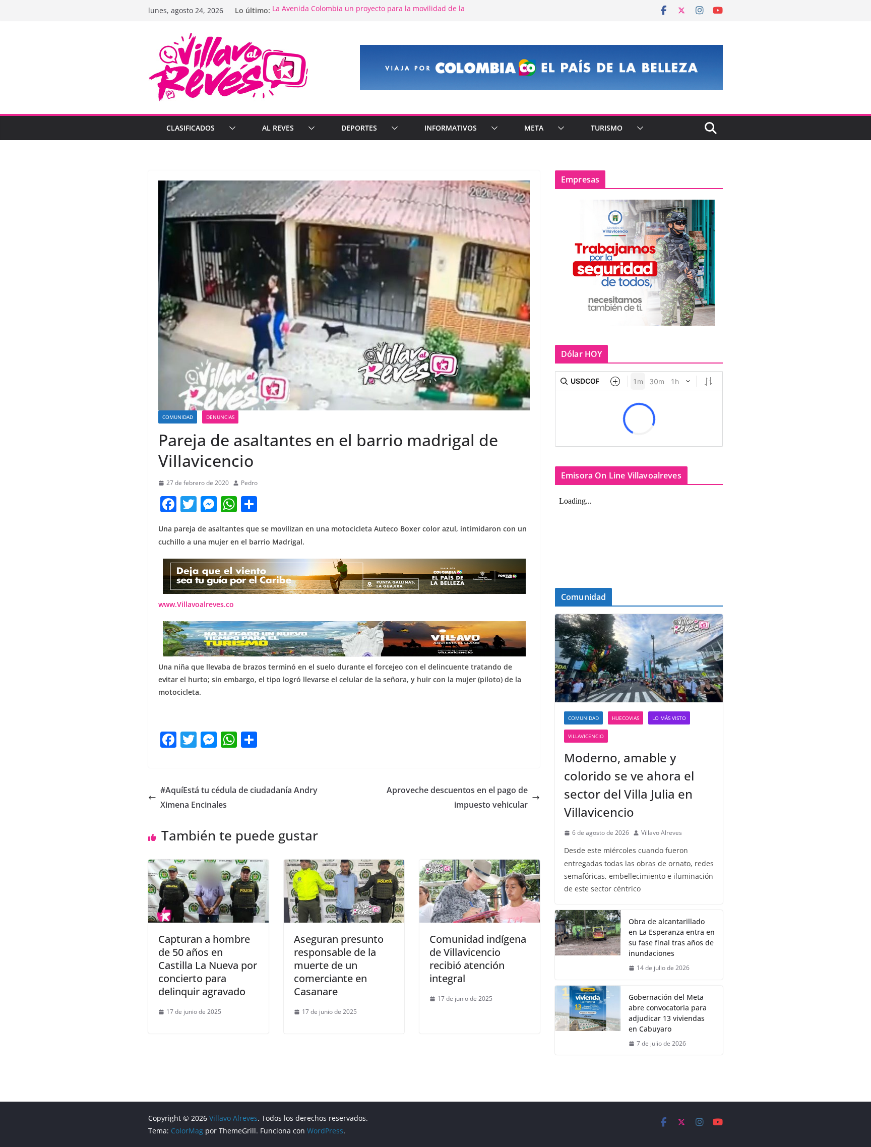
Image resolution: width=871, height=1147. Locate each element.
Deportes (359, 128)
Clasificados (190, 128)
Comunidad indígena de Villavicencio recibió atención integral (477, 958)
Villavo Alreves (661, 832)
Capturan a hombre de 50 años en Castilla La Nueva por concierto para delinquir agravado (207, 965)
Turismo (607, 128)
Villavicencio (586, 736)
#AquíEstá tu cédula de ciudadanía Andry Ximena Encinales (239, 797)
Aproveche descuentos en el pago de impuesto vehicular (457, 797)
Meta (533, 128)
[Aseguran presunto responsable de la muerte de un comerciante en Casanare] (344, 866)
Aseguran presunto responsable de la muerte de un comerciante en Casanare (339, 965)
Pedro (249, 482)
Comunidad (177, 416)
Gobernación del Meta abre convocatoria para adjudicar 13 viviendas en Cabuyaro (668, 1013)
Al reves (278, 128)
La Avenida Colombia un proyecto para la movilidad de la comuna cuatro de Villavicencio (368, 15)
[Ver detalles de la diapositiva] (541, 67)
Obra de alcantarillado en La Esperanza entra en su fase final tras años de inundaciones (672, 937)
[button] (230, 128)
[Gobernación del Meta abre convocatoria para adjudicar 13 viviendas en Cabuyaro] (587, 1020)
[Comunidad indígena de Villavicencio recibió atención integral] (479, 866)
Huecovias (625, 717)
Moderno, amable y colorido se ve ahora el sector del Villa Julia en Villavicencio (629, 784)
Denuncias (220, 416)
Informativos (450, 128)
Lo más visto (669, 717)
